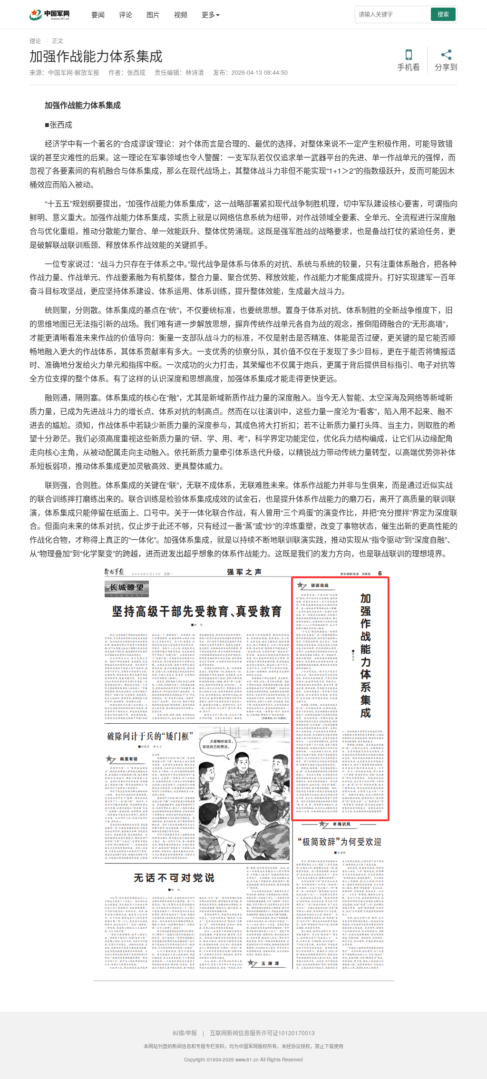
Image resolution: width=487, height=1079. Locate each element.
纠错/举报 (185, 1033)
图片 (153, 14)
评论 (125, 14)
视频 (180, 14)
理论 (35, 41)
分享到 (446, 66)
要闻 (98, 14)
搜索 (443, 14)
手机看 (408, 66)
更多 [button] (208, 14)
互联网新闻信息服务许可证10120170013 (262, 1033)
